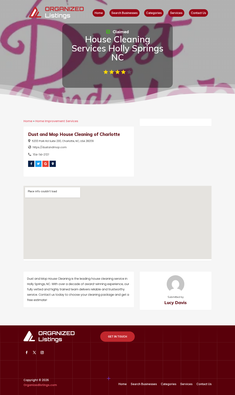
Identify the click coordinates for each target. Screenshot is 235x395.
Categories (154, 13)
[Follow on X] (34, 352)
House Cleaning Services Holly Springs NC (117, 48)
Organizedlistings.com (40, 385)
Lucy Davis (175, 302)
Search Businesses (124, 13)
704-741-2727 (41, 154)
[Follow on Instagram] (42, 352)
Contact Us (198, 13)
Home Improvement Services (56, 121)
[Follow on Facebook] (27, 352)
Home (99, 13)
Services (176, 13)
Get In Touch (117, 336)
